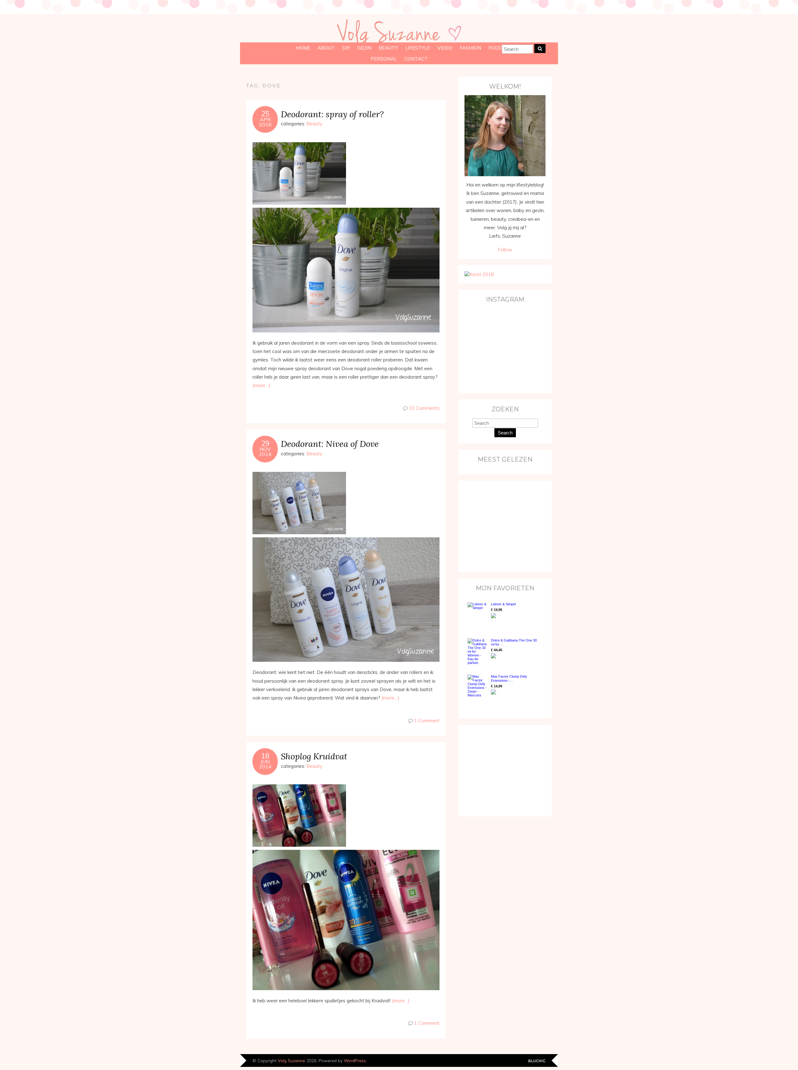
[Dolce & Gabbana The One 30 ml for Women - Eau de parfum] (478, 651)
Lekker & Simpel (503, 604)
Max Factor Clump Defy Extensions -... (509, 678)
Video (444, 48)
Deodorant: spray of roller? (332, 114)
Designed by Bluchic (537, 1061)
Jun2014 (265, 764)
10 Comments (424, 408)
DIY (346, 48)
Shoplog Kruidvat (314, 756)
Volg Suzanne (291, 1060)
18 (265, 756)
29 (265, 443)
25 (265, 113)
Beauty (388, 48)
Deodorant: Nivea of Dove (330, 443)
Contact (416, 59)
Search (505, 432)
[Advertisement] (503, 526)
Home (303, 48)
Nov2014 (265, 451)
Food (495, 48)
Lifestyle (417, 48)
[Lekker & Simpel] (478, 614)
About (326, 48)
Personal (384, 59)
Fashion (470, 48)
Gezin (364, 48)
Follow (505, 250)
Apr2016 (265, 122)
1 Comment (427, 721)
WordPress (355, 1060)
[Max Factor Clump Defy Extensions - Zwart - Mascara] (478, 686)
